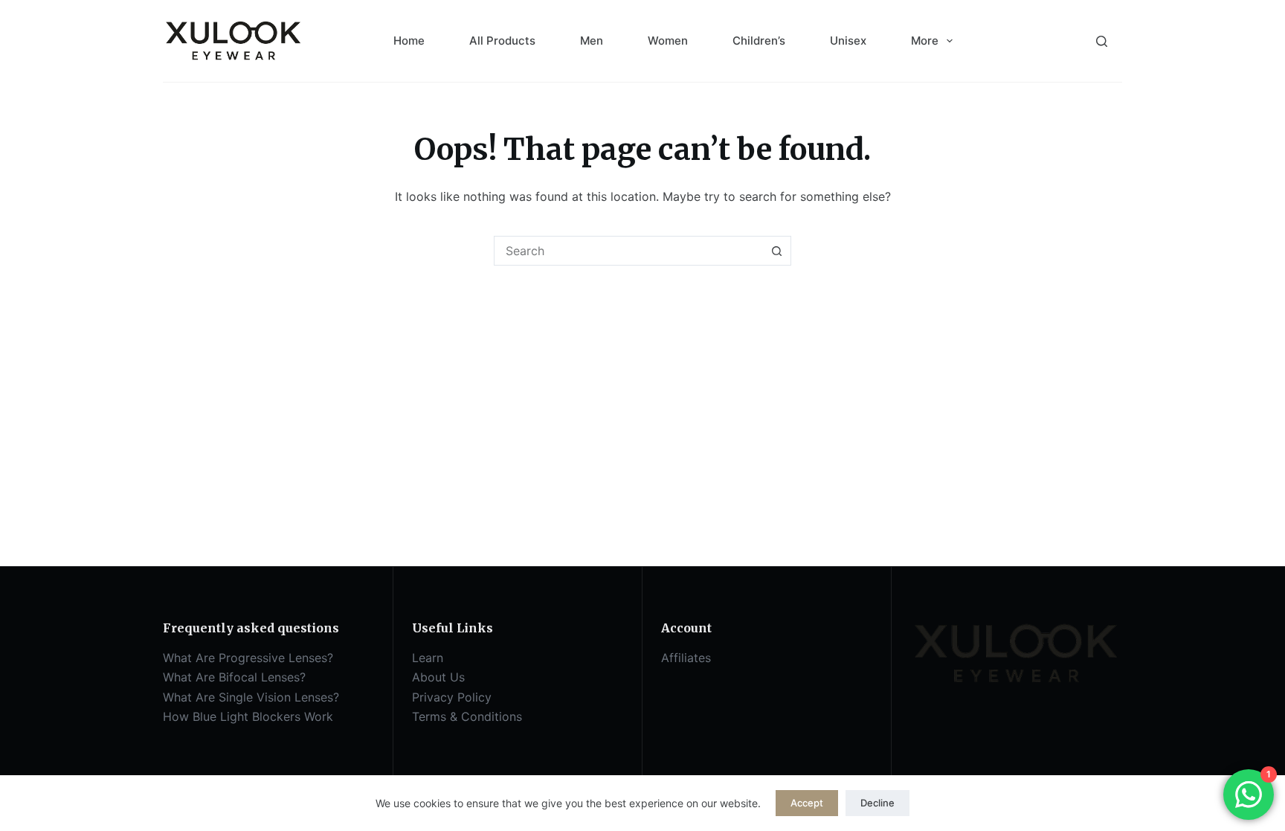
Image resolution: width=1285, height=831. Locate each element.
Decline (877, 803)
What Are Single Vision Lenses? (251, 697)
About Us (438, 677)
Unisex (848, 40)
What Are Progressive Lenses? (248, 657)
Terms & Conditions (467, 716)
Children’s (758, 40)
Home (409, 40)
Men (591, 40)
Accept (806, 803)
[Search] (1101, 41)
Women (668, 40)
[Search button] (776, 251)
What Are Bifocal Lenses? (234, 677)
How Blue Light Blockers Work (248, 716)
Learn (427, 657)
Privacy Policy (452, 697)
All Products (502, 40)
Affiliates (686, 657)
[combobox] (628, 251)
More (924, 40)
